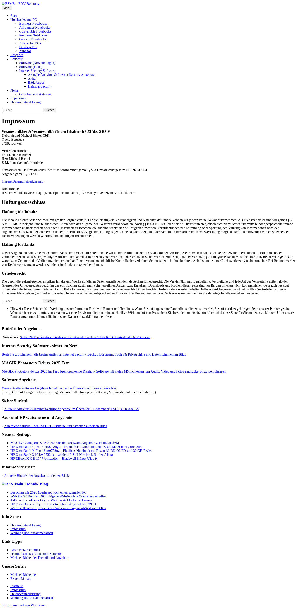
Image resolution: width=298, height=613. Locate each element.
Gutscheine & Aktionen (35, 94)
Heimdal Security (40, 86)
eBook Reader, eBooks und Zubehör (35, 554)
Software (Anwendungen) (37, 63)
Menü (6, 8)
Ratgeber (16, 55)
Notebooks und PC (23, 19)
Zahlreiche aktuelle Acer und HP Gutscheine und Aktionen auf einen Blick (55, 426)
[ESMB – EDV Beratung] (20, 3)
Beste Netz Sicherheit (25, 550)
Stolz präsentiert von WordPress (24, 605)
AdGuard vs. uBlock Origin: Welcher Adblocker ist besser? (51, 500)
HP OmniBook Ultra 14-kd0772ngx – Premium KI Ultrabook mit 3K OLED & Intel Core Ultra (76, 447)
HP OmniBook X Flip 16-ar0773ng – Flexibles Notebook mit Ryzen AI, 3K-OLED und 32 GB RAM (80, 450)
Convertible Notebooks (35, 31)
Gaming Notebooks (32, 39)
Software (16, 59)
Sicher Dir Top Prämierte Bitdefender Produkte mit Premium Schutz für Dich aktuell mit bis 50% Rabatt (85, 337)
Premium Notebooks (33, 35)
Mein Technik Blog (31, 484)
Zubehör (25, 51)
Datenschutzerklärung (25, 102)
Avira (32, 78)
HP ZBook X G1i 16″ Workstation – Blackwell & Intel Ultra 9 (53, 458)
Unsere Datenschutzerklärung (22, 181)
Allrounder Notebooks (34, 27)
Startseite (16, 586)
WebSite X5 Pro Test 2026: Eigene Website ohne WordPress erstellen (58, 496)
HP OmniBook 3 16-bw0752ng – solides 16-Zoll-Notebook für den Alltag (61, 454)
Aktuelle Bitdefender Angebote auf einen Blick (36, 475)
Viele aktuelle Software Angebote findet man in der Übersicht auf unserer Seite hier (59, 388)
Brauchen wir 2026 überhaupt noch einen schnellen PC (48, 492)
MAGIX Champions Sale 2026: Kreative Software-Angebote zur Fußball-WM (64, 443)
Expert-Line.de (20, 578)
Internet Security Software (37, 71)
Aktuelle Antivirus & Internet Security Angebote (61, 74)
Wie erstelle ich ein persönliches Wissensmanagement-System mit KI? (58, 508)
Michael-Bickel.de (23, 575)
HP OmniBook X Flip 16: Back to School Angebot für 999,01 (53, 504)
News (14, 90)
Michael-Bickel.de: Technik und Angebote (39, 557)
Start (13, 15)
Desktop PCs (28, 47)
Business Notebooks (33, 23)
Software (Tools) (30, 67)
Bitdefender (36, 82)
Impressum (18, 98)
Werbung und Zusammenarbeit (31, 533)
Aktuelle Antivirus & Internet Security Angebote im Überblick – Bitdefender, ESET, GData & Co (71, 409)
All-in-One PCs (30, 43)
